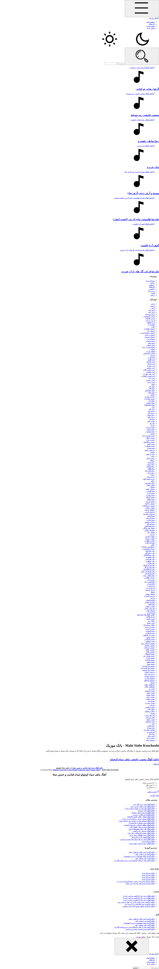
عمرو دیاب (151, 580)
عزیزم (153, 167)
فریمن (152, 598)
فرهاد (153, 592)
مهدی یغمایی (150, 699)
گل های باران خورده (140, 271)
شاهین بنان (151, 532)
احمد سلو (151, 343)
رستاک (152, 460)
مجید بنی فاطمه (149, 635)
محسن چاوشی (149, 645)
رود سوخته (145, 115)
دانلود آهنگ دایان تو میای (146, 810)
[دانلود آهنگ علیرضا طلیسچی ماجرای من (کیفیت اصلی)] (79, 206)
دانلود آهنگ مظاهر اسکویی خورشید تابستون (139, 825)
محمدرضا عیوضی (148, 670)
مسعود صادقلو (149, 680)
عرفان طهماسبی (148, 549)
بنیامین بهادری (150, 397)
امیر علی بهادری (149, 374)
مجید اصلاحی (150, 633)
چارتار (152, 425)
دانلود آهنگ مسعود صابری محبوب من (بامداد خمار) (137, 821)
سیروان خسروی (149, 514)
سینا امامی (151, 516)
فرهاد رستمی (150, 594)
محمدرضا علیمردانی (147, 668)
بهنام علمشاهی (149, 405)
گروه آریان (151, 612)
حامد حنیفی (150, 429)
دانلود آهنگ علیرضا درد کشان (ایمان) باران (140, 808)
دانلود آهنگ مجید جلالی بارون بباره (143, 806)
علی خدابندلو (150, 551)
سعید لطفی (150, 499)
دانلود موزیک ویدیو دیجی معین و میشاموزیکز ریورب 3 (136, 881)
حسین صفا (76, 768)
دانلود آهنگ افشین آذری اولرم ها (143, 837)
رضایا (153, 475)
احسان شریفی (149, 337)
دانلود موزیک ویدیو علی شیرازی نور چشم (140, 883)
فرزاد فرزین (150, 588)
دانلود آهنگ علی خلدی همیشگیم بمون (141, 829)
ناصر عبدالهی (150, 722)
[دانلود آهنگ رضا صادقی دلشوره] (79, 128)
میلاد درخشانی (149, 711)
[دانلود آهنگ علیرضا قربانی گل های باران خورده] (79, 258)
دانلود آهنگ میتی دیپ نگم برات (144, 804)
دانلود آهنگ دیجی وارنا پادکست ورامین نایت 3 (139, 896)
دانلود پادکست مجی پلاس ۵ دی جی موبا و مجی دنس (136, 902)
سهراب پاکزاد (150, 503)
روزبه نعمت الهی (149, 479)
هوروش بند (151, 732)
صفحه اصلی (150, 22)
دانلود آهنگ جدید (97, 768)
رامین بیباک (151, 458)
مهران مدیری (150, 703)
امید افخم (151, 359)
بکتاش (152, 394)
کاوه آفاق (151, 604)
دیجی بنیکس (150, 454)
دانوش (152, 452)
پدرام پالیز (151, 413)
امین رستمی (150, 380)
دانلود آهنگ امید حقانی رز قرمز (144, 815)
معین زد (152, 689)
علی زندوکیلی (150, 553)
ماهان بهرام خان (149, 625)
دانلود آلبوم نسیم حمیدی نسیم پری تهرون (140, 929)
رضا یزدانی (151, 473)
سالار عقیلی (150, 485)
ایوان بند (152, 386)
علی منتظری (150, 561)
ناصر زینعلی (150, 719)
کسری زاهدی (150, 606)
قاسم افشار (150, 600)
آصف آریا (151, 325)
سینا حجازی (150, 520)
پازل (153, 407)
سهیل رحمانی (150, 508)
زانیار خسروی (150, 483)
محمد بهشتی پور (149, 656)
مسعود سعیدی (149, 676)
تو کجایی (147, 89)
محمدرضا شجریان (148, 666)
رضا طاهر (151, 469)
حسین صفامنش (149, 442)
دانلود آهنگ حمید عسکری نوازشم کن (142, 823)
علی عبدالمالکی (149, 555)
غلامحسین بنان (149, 582)
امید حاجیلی (150, 362)
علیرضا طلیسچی (149, 569)
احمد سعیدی (150, 341)
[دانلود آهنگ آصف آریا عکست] (79, 232)
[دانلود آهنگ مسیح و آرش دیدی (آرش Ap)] (79, 180)
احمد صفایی (150, 345)
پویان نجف (151, 421)
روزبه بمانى (150, 477)
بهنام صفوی (150, 403)
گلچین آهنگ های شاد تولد (146, 615)
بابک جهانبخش (150, 390)
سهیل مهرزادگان (149, 528)
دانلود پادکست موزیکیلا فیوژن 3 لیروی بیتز (140, 904)
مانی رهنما (151, 623)
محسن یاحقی (150, 650)
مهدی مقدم (150, 695)
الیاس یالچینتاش (149, 353)
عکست (150, 245)
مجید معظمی (150, 641)
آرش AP (152, 310)
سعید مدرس (150, 501)
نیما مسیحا (151, 728)
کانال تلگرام (154, 795)
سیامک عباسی (149, 510)
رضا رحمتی (150, 464)
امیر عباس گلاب (149, 370)
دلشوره (148, 141)
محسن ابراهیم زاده (148, 643)
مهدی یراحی (150, 697)
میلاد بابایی (151, 709)
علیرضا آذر (151, 563)
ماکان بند (151, 621)
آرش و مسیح (150, 314)
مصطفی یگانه (150, 687)
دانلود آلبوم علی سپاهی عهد (145, 858)
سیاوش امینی (150, 512)
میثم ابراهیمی (150, 707)
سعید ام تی (151, 493)
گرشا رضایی (150, 610)
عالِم (153, 545)
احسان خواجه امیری (147, 333)
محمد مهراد (150, 664)
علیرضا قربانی (149, 573)
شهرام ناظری (150, 543)
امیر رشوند (151, 368)
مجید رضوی (150, 637)
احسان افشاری (149, 329)
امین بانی (151, 378)
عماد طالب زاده (149, 575)
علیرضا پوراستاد (149, 565)
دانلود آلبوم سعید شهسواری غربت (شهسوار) (139, 856)
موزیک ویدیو (150, 281)
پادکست (152, 289)
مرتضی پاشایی (149, 672)
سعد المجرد (150, 491)
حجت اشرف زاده (148, 436)
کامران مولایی (150, 602)
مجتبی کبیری (150, 629)
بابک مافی (151, 392)
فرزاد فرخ (151, 586)
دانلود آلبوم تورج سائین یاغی (145, 854)
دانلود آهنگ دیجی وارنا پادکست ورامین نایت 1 (139, 900)
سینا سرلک (151, 524)
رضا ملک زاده (150, 471)
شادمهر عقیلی (149, 530)
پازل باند (152, 409)
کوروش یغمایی (149, 608)
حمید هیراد (151, 448)
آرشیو (153, 295)
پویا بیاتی (152, 419)
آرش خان (151, 312)
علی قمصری (150, 557)
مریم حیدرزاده (149, 674)
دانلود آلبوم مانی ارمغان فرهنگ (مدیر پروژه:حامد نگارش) (134, 860)
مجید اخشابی (150, 631)
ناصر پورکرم (150, 717)
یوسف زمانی (150, 740)
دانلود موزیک (140, 937)
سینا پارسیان (150, 518)
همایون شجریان (149, 730)
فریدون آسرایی (149, 596)
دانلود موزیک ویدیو (148, 841)
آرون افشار (151, 322)
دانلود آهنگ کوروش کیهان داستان (143, 813)
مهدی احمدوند (150, 691)
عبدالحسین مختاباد (148, 547)
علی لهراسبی (150, 559)
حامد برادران (150, 427)
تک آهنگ (152, 24)
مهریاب (152, 705)
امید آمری (151, 357)
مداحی (152, 283)
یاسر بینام (151, 736)
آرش (153, 308)
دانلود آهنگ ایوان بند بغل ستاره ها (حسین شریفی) (137, 839)
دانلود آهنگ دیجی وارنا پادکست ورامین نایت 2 (139, 898)
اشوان (152, 349)
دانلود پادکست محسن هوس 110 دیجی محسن (139, 906)
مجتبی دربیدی (150, 627)
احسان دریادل (150, 335)
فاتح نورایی (151, 584)
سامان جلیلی (150, 489)
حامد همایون (150, 431)
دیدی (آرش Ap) (143, 193)
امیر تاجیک (151, 364)
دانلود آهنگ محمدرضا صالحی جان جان (141, 833)
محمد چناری (150, 658)
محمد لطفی (150, 662)
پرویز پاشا (151, 417)
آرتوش (152, 306)
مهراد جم (151, 701)
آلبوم (153, 293)
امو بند (152, 355)
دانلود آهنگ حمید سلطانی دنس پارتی (142, 835)
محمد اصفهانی (149, 654)
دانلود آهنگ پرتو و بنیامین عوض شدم (142, 843)
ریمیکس (152, 285)
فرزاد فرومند (150, 590)
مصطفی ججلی (149, 684)
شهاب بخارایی (150, 536)
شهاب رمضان (150, 538)
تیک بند (152, 423)
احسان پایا (151, 331)
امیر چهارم (151, 366)
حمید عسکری (150, 446)
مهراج (152, 713)
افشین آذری (150, 351)
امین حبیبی (151, 382)
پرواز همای (151, 415)
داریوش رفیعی (149, 450)
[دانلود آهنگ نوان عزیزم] (79, 154)
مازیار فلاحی (150, 617)
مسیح (153, 682)
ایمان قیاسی (86, 768)
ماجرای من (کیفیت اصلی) (136, 219)
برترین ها (151, 291)
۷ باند (153, 304)
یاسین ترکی (150, 738)
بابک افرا (152, 388)
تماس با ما (151, 28)
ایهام (153, 384)
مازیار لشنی (150, 619)
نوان (153, 724)
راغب (153, 456)
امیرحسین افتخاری (148, 376)
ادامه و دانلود (152, 792)
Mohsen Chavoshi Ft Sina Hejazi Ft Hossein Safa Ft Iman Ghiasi (76, 770)
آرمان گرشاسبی (149, 316)
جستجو (135, 968)
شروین (152, 534)
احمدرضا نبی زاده (148, 347)
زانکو (153, 481)
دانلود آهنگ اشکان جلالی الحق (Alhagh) (141, 817)
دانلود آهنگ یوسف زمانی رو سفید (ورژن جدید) (138, 819)
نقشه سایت (150, 26)
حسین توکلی (150, 438)
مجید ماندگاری (149, 639)
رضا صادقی (150, 466)
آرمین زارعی (150, 320)
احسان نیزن (150, 339)
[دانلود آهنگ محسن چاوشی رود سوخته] (79, 102)
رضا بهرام (151, 462)
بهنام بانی (151, 401)
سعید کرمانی (150, 497)
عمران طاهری (149, 578)
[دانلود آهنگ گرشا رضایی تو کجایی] (79, 76)
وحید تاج (152, 734)
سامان (152, 487)
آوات (153, 327)
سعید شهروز (150, 495)
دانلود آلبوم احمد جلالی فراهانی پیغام (142, 852)
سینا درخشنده (150, 522)
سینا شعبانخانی (149, 526)
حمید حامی (151, 444)
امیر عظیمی (150, 372)
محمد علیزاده (150, 660)
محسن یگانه (150, 652)
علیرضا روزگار (149, 567)
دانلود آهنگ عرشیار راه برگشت (144, 831)
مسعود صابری (149, 678)
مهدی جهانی (150, 693)
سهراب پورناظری (148, 506)
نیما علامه (151, 726)
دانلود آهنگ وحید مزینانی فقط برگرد (142, 827)
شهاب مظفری (149, 540)
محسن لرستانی (149, 647)
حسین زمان (150, 440)
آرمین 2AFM (150, 318)
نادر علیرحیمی (150, 715)
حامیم (152, 434)
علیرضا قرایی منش (148, 571)
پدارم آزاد (151, 411)
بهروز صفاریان (149, 399)
